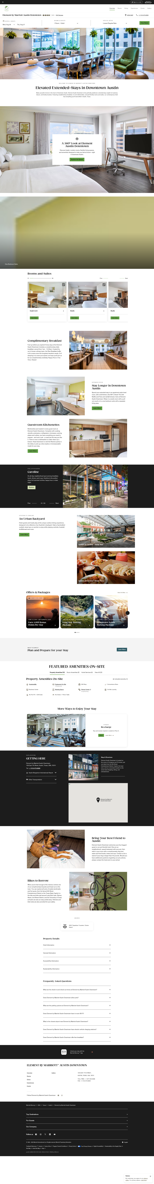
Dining (126, 8)
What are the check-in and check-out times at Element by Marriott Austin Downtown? (70, 990)
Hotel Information (48, 945)
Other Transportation (35, 779)
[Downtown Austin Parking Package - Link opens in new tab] (111, 611)
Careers (40, 1146)
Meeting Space (59, 689)
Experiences (134, 8)
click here (144, 1180)
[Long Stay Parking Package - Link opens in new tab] (77, 611)
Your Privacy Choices (86, 1146)
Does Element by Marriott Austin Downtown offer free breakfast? (63, 1037)
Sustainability (32, 684)
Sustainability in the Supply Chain (113, 1146)
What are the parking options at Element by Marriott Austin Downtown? (65, 1005)
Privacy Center (72, 1146)
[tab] (57, 672)
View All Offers (121, 592)
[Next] (128, 613)
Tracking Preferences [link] (31, 1146)
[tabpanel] (77, 486)
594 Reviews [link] (59, 15)
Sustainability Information (51, 969)
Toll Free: (86, 1079)
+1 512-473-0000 (143, 15)
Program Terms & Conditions (60, 1146)
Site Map (28, 1148)
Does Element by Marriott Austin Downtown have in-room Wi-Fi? (63, 1013)
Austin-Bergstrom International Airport (41, 773)
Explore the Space (77, 159)
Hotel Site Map (36, 1148)
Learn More (97, 408)
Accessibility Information (51, 961)
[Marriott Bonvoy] (147, 2)
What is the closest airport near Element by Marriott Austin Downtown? (65, 1021)
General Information (49, 953)
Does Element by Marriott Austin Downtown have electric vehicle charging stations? (69, 1029)
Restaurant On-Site (60, 684)
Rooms (120, 8)
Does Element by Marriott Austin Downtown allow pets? (61, 997)
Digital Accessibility (98, 1146)
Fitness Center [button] (85, 689)
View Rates (34, 318)
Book (101, 735)
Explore (31, 487)
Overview (112, 8)
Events (142, 8)
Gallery (149, 8)
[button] (136, 2)
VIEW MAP (130, 15)
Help (43, 1148)
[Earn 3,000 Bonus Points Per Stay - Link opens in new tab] (42, 611)
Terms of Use (47, 1146)
